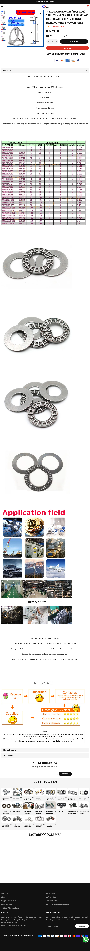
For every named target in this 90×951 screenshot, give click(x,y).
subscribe (82, 926)
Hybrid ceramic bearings (5, 812)
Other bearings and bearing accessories (72, 812)
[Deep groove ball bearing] (62, 792)
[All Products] (17, 792)
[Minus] (48, 41)
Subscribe (65, 774)
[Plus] (56, 41)
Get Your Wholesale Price (10, 908)
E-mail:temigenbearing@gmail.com (45, 1)
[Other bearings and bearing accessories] (73, 805)
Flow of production (8, 904)
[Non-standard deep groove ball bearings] (50, 805)
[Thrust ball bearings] (39, 819)
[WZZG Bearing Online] (45, 7)
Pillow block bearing (82, 812)
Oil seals (61, 811)
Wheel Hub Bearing (49, 825)
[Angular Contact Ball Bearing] (28, 792)
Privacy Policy (51, 893)
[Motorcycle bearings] (28, 805)
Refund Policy (51, 897)
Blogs (3, 897)
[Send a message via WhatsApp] (85, 939)
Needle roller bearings (38, 812)
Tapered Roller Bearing (27, 825)
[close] (88, 1)
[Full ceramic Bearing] (84, 792)
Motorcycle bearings (27, 812)
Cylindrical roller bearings (50, 798)
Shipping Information (8, 901)
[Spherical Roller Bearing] (17, 819)
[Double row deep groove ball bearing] (73, 792)
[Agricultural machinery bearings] (6, 792)
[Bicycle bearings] (39, 792)
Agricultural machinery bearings (5, 798)
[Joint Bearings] (17, 805)
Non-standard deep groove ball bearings (49, 812)
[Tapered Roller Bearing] (28, 819)
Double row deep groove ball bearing (71, 798)
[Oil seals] (62, 805)
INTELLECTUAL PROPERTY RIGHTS (58, 904)
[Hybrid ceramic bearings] (6, 805)
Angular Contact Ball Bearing (27, 798)
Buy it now (67, 48)
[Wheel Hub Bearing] (50, 819)
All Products (16, 798)
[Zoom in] (40, 13)
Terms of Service (52, 901)
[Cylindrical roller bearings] (50, 792)
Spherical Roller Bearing (16, 825)
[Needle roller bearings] (39, 805)
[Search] (83, 6)
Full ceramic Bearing (82, 798)
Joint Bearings (16, 811)
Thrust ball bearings (39, 825)
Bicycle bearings (38, 798)
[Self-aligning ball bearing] (6, 819)
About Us (4, 893)
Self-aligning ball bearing (5, 825)
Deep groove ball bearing (60, 798)
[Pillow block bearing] (84, 805)
